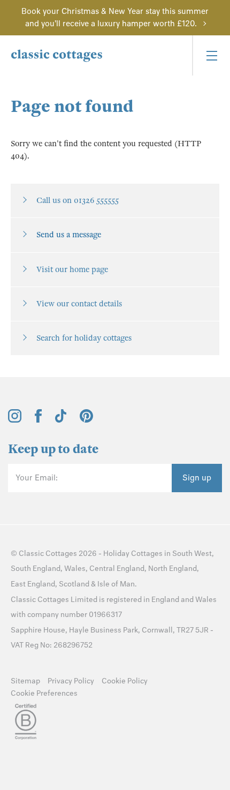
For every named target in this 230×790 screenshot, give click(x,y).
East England (33, 584)
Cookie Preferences (44, 693)
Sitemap (25, 681)
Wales (75, 568)
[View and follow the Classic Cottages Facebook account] (38, 420)
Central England (116, 568)
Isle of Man (116, 584)
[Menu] (211, 55)
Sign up (196, 478)
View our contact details (79, 304)
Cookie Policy (125, 681)
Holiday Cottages (133, 553)
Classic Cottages (48, 553)
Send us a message (68, 234)
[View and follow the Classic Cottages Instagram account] (14, 420)
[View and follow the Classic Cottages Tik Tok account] (61, 420)
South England (35, 568)
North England (172, 568)
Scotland (74, 584)
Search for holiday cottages (84, 338)
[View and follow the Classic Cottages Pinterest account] (86, 420)
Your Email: (37, 478)
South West (192, 553)
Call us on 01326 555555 (77, 200)
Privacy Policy (71, 681)
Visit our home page (72, 269)
